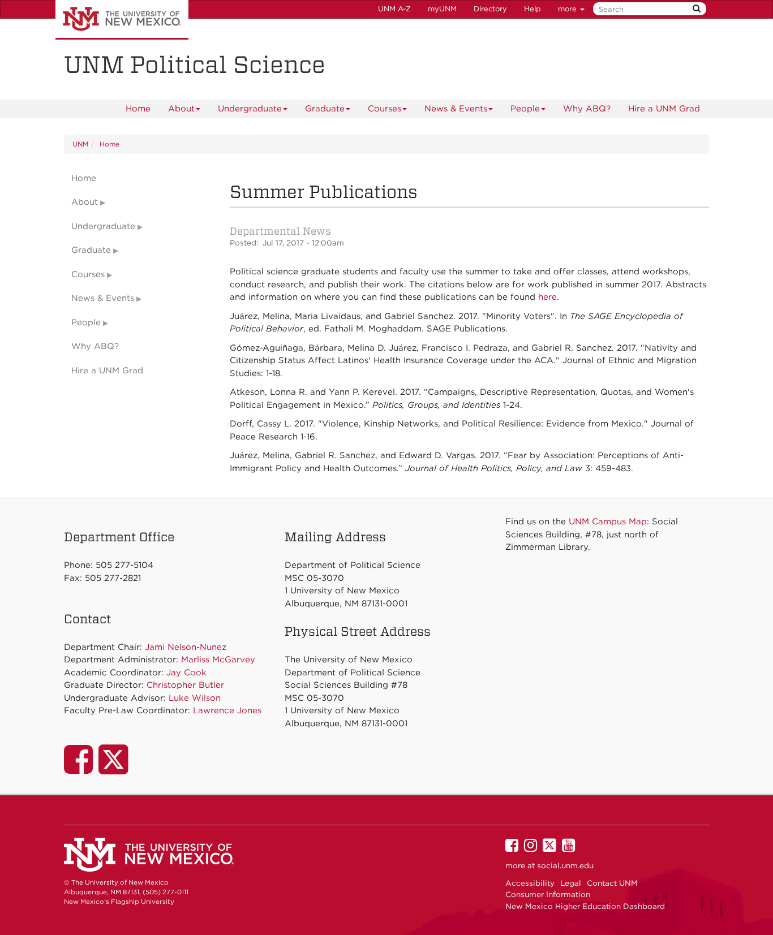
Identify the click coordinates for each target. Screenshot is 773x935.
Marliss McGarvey (218, 659)
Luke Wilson (195, 698)
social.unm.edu (565, 865)
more (568, 9)
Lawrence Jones (227, 710)
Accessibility (530, 882)
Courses (384, 109)
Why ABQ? (587, 109)
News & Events (455, 109)
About (181, 109)
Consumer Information (547, 894)
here (547, 297)
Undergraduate (250, 109)
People (525, 109)
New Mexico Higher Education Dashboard (585, 906)
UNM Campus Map (608, 521)
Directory (490, 9)
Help (532, 9)
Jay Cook (186, 672)
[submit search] (697, 8)
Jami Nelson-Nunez (185, 647)
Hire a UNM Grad (664, 109)
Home (138, 109)
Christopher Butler (185, 685)
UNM (80, 144)
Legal (570, 882)
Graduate (325, 109)
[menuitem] (138, 109)
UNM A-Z (394, 9)
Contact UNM (612, 882)
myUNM (442, 9)
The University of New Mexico (121, 20)
